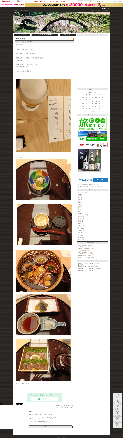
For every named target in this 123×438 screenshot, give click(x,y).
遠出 (79, 235)
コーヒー (80, 216)
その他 (79, 202)
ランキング (80, 237)
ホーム (117, 398)
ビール (79, 209)
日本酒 (79, 206)
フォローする (117, 403)
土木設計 (80, 230)
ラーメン (80, 218)
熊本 (79, 213)
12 (92, 101)
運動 (79, 194)
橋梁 (79, 199)
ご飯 (79, 204)
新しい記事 (118, 415)
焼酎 (79, 211)
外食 (22, 44)
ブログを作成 (112, 1)
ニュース (80, 225)
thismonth (93, 111)
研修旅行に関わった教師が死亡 (86, 245)
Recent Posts (93, 260)
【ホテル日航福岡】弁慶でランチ (25, 42)
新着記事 (117, 421)
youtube (80, 234)
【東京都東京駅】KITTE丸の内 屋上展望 (88, 263)
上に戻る (117, 427)
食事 (79, 227)
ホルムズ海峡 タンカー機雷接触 (86, 254)
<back (85, 111)
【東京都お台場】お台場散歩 (85, 270)
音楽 (79, 201)
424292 (104, 8)
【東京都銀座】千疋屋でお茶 (28, 422)
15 (102, 101)
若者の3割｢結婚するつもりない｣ (86, 248)
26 (92, 106)
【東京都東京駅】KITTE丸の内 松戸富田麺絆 (90, 268)
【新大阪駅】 (81, 265)
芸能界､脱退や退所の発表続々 (85, 252)
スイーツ (80, 239)
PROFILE (26, 11)
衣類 (79, 196)
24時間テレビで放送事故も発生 (86, 257)
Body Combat (82, 215)
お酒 (79, 232)
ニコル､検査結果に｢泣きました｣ (86, 250)
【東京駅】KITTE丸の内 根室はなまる (31, 414)
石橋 (79, 208)
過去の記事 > (67, 35)
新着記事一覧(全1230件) (45, 35)
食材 (79, 197)
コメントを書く (69, 407)
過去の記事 (118, 409)
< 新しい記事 (22, 35)
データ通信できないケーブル (85, 247)
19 (92, 104)
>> (100, 1)
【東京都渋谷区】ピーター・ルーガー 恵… (32, 418)
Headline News (93, 242)
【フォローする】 (97, 10)
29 (102, 106)
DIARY (20, 11)
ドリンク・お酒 (23, 1)
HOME (16, 11)
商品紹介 (80, 229)
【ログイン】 (106, 10)
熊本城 (79, 223)
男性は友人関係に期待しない (85, 255)
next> (100, 111)
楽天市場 (120, 1)
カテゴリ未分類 (82, 192)
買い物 (79, 220)
